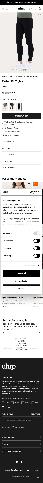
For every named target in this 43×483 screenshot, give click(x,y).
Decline (21, 289)
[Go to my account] (29, 8)
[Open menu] (3, 9)
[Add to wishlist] (39, 15)
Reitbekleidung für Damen (21, 76)
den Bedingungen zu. (23, 420)
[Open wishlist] (34, 8)
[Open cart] (39, 8)
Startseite (6, 76)
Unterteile (36, 76)
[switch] (36, 241)
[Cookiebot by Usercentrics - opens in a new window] (30, 192)
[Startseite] (21, 8)
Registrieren (36, 414)
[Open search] (7, 8)
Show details (30, 265)
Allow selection (21, 281)
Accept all (21, 273)
